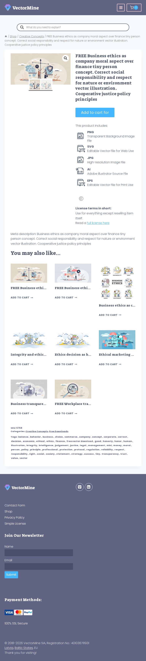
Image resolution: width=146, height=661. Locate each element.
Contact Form (15, 505)
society (50, 453)
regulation (92, 449)
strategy (76, 453)
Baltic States (24, 648)
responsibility (19, 453)
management (96, 445)
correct (122, 436)
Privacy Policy (15, 517)
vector (24, 458)
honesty (108, 441)
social (40, 453)
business (48, 436)
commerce (70, 436)
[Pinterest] (80, 487)
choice (59, 436)
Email (8, 560)
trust (123, 453)
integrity (31, 445)
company (84, 436)
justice (74, 445)
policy (24, 449)
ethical (40, 441)
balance (23, 436)
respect (119, 449)
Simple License (15, 523)
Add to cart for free (95, 113)
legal (83, 445)
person (15, 449)
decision (16, 441)
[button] (65, 58)
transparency (110, 453)
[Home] (6, 36)
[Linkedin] (89, 487)
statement (63, 453)
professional (50, 449)
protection (66, 449)
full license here (98, 223)
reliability (107, 449)
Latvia (9, 648)
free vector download (80, 441)
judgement (61, 445)
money (117, 445)
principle (35, 449)
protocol (79, 449)
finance (60, 441)
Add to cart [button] (20, 297)
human (127, 441)
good (98, 441)
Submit (11, 574)
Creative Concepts (36, 431)
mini (109, 445)
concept (97, 436)
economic (28, 441)
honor (118, 441)
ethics (50, 441)
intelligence (46, 445)
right (32, 453)
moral (127, 445)
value (14, 458)
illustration (18, 445)
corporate (110, 436)
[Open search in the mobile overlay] (73, 27)
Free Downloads (58, 431)
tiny (97, 453)
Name (9, 546)
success (89, 453)
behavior (35, 436)
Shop (8, 511)
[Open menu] (121, 8)
